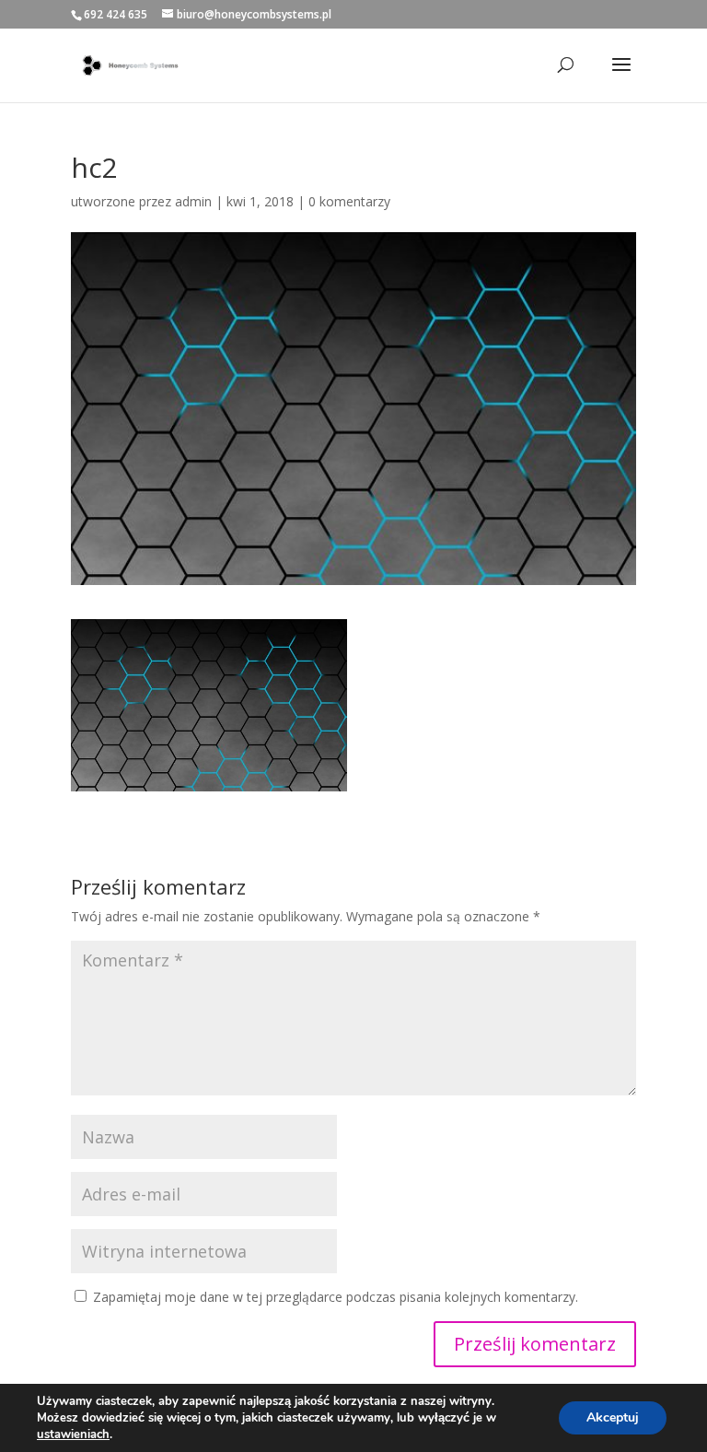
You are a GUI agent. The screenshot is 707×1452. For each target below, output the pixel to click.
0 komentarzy (349, 201)
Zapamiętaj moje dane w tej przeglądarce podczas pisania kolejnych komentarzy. (335, 1297)
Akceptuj (612, 1417)
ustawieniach (73, 1434)
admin (193, 201)
